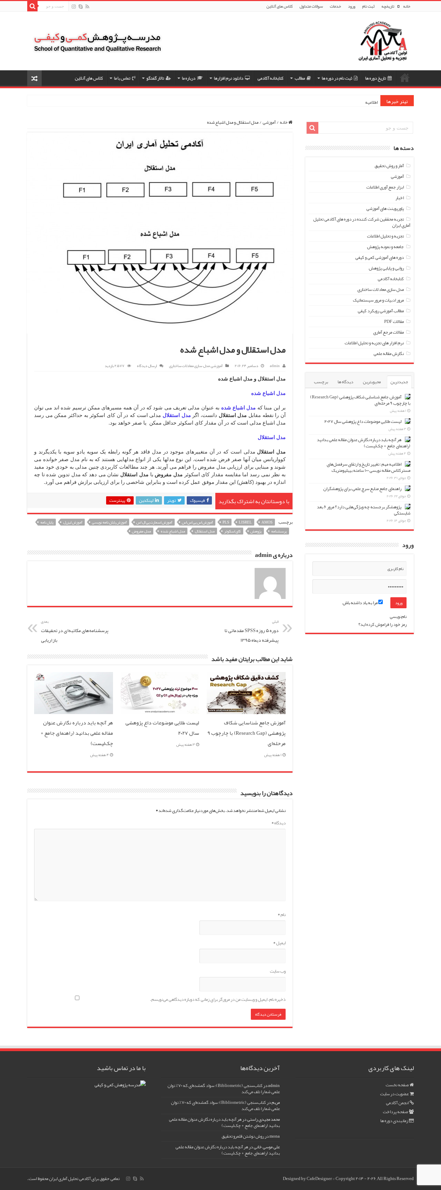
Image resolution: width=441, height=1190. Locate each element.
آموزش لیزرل (72, 522)
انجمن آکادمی (397, 1102)
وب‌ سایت (278, 971)
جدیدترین (399, 381)
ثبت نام (368, 6)
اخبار (400, 197)
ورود (351, 6)
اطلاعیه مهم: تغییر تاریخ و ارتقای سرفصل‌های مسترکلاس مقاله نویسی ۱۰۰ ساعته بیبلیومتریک (368, 467)
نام (282, 914)
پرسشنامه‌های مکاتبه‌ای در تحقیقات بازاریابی (75, 631)
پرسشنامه (279, 531)
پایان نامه (46, 522)
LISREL (245, 522)
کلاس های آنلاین (279, 6)
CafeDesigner (319, 1178)
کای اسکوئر (232, 531)
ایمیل (279, 942)
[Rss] (87, 6)
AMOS (267, 522)
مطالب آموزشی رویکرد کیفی (381, 310)
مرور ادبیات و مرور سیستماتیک (378, 300)
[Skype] (80, 6)
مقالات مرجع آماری (388, 332)
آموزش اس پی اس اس (197, 522)
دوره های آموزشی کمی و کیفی (379, 257)
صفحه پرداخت (395, 1111)
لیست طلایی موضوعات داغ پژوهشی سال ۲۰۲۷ (362, 421)
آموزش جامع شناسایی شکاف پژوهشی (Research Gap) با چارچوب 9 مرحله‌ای (246, 733)
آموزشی (269, 122)
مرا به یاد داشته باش (360, 602)
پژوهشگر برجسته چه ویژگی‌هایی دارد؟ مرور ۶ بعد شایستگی (363, 510)
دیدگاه (278, 822)
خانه (406, 6)
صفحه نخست (397, 1084)
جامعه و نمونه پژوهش (385, 246)
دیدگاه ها (345, 381)
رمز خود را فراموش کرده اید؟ (382, 624)
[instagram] (73, 6)
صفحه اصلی (405, 77)
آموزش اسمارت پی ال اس (154, 522)
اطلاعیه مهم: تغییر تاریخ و (356, 102)
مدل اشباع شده (173, 531)
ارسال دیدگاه (147, 365)
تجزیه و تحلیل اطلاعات (385, 236)
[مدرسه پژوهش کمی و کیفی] (97, 37)
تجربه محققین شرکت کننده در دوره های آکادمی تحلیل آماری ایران (361, 222)
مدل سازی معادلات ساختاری (189, 365)
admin (275, 365)
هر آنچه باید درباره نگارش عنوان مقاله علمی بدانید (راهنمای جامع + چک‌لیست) (77, 733)
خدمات (335, 6)
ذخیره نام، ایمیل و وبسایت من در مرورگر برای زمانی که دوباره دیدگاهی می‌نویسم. (218, 999)
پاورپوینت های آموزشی (385, 208)
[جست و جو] (32, 6)
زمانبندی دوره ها (394, 1120)
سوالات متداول (311, 6)
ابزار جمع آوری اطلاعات (385, 187)
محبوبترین (372, 381)
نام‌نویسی (398, 616)
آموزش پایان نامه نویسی (109, 522)
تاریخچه (387, 6)
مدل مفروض (141, 531)
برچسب (321, 381)
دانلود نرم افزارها (228, 78)
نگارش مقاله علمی (388, 353)
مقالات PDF (394, 321)
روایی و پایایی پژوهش (386, 268)
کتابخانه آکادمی (270, 78)
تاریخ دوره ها (375, 78)
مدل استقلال (205, 531)
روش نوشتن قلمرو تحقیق (243, 1136)
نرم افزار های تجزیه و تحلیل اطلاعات (374, 342)
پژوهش (255, 531)
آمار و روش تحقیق (389, 165)
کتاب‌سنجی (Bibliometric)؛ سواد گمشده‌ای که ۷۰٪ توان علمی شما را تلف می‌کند (223, 1088)
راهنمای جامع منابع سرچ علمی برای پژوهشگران (362, 488)
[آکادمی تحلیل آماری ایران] (383, 46)
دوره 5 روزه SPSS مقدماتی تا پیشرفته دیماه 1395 (252, 631)
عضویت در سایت (394, 1093)
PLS (226, 522)
